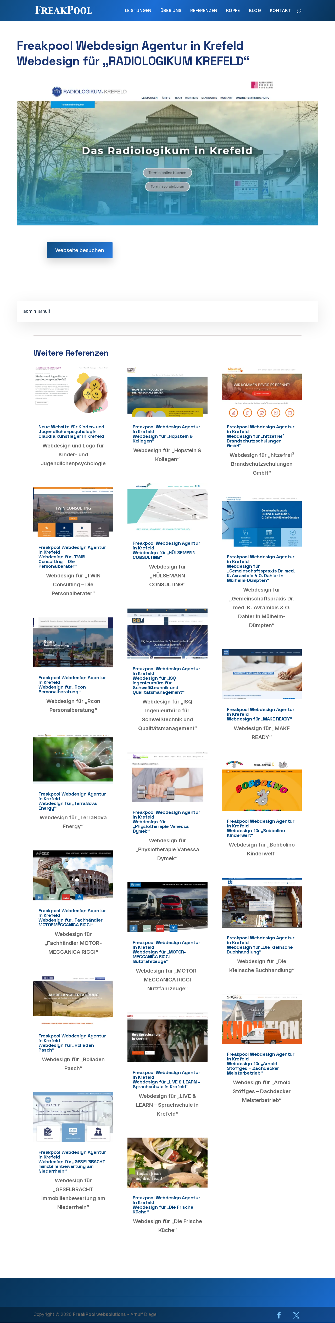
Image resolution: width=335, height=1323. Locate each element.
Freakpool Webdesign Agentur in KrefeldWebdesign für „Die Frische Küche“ (166, 1205)
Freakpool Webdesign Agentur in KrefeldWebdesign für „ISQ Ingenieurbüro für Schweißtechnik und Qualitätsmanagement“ (166, 680)
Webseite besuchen (79, 250)
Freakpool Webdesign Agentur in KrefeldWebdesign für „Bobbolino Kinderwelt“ (260, 828)
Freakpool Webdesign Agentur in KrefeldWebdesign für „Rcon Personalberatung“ (72, 684)
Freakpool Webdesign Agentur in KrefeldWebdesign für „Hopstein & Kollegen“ (166, 434)
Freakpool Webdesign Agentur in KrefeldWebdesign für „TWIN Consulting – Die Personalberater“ (72, 556)
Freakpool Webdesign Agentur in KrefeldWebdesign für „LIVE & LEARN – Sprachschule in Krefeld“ (166, 1079)
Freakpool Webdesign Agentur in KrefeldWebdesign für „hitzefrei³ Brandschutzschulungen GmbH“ (260, 436)
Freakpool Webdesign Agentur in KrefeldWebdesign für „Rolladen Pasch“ (72, 1043)
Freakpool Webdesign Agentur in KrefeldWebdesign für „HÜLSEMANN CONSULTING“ (166, 550)
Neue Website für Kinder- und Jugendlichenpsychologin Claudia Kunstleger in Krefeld (71, 431)
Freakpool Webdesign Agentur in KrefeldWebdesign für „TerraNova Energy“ (72, 801)
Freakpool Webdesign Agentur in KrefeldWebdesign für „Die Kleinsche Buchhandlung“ (260, 945)
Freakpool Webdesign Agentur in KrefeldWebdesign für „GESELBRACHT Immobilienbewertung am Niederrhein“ (72, 1161)
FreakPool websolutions (99, 1314)
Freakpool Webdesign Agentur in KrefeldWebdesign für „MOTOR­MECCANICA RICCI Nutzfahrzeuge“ (166, 951)
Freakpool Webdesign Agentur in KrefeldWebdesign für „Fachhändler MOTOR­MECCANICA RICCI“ (72, 917)
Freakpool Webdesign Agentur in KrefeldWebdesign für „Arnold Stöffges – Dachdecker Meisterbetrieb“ (260, 1063)
